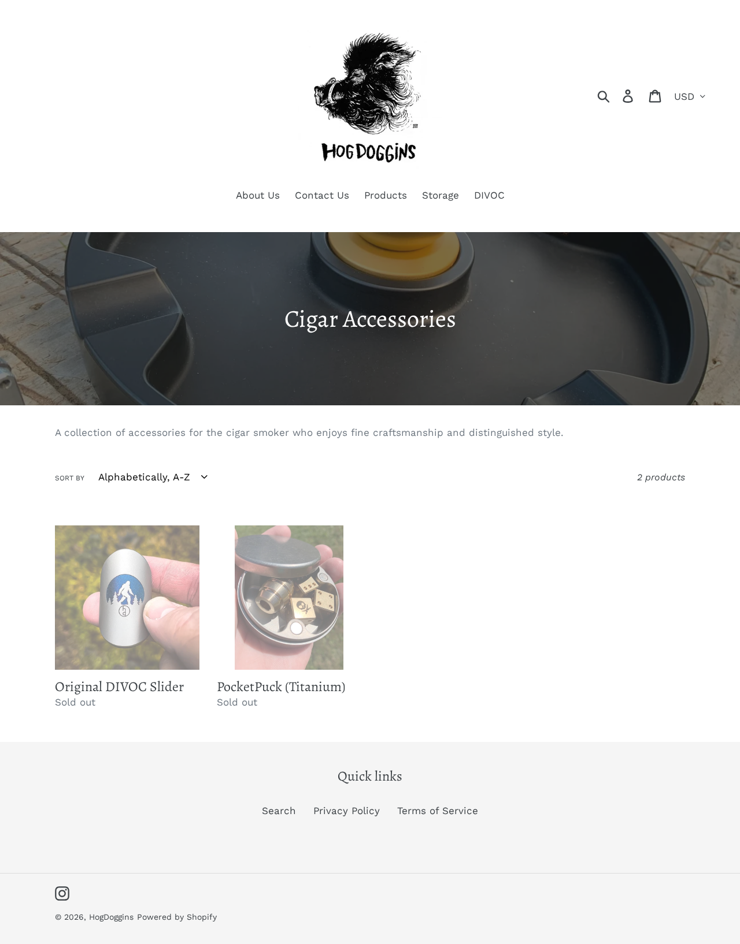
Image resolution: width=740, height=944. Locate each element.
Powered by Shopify (177, 916)
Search (279, 810)
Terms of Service (437, 810)
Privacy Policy (346, 810)
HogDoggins (111, 916)
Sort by (69, 478)
